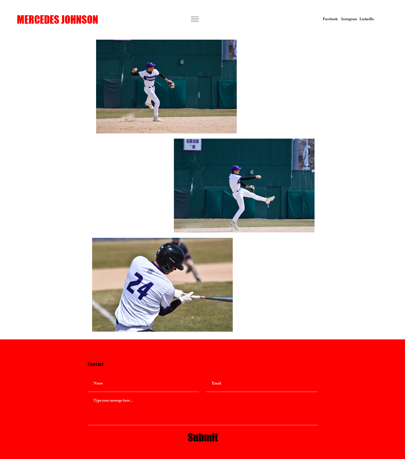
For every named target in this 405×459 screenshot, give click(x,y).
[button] (195, 19)
